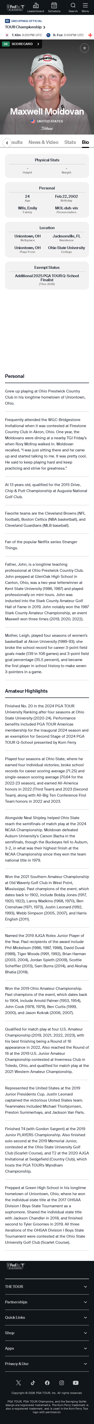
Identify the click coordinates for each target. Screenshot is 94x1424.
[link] (16, 8)
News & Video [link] (43, 142)
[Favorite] (84, 48)
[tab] (14, 143)
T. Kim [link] (16, 35)
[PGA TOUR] (16, 1266)
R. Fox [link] (58, 35)
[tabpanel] (47, 702)
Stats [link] (70, 142)
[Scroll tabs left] (7, 142)
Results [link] (14, 142)
